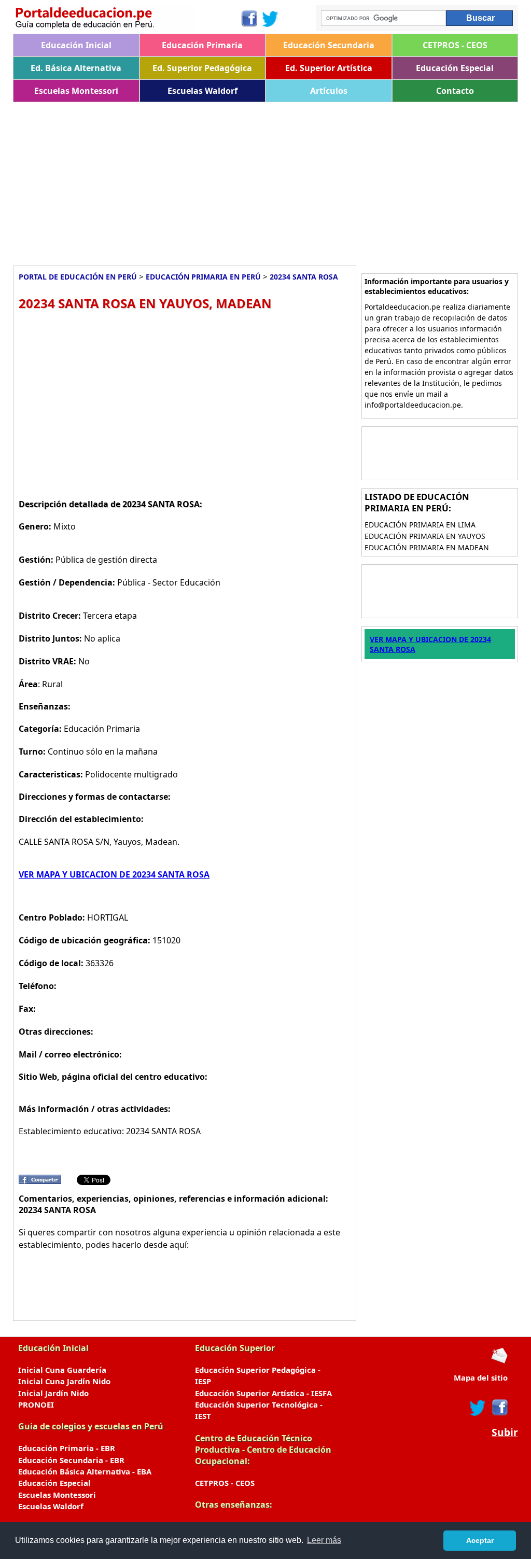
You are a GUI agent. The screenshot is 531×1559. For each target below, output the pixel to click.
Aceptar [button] (480, 1540)
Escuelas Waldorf (202, 90)
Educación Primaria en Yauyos (425, 536)
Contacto (455, 90)
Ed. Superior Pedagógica (202, 68)
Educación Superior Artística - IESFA (263, 1393)
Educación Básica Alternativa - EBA (84, 1471)
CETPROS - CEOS (455, 45)
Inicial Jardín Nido (53, 1393)
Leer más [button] (324, 1540)
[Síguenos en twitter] (477, 1407)
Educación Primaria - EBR (66, 1448)
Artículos (328, 90)
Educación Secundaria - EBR (71, 1460)
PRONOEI (36, 1404)
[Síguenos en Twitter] (270, 18)
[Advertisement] (265, 180)
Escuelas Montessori (76, 90)
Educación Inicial (76, 45)
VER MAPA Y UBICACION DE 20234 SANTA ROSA (114, 874)
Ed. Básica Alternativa (76, 68)
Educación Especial (455, 68)
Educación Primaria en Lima (420, 525)
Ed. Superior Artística (328, 68)
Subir (505, 1432)
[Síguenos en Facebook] (248, 18)
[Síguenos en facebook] (499, 1407)
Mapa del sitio (481, 1377)
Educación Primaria (202, 45)
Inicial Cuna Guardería (62, 1370)
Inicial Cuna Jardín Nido (64, 1381)
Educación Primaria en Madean (427, 547)
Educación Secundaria (328, 45)
